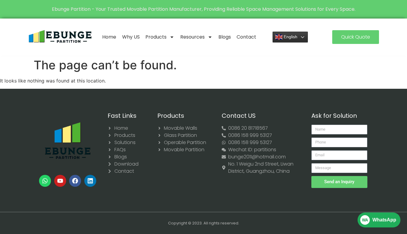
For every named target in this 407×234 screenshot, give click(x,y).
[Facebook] (75, 181)
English (289, 36)
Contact (246, 36)
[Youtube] (60, 181)
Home (109, 36)
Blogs (224, 36)
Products (156, 36)
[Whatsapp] (45, 181)
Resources (192, 36)
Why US (131, 36)
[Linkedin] (90, 181)
